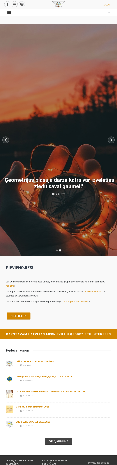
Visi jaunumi (58, 441)
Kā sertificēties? (93, 291)
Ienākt (106, 4)
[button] (5, 139)
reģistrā (10, 285)
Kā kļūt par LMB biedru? (75, 301)
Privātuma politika (98, 462)
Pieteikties (19, 316)
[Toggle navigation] (9, 13)
